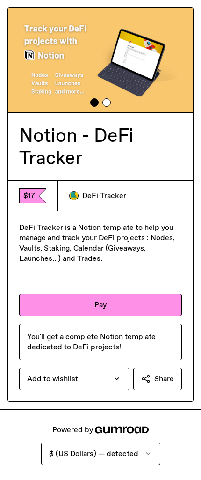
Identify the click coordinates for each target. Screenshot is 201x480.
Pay (100, 304)
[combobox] (74, 379)
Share (164, 378)
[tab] (94, 102)
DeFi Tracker (104, 195)
